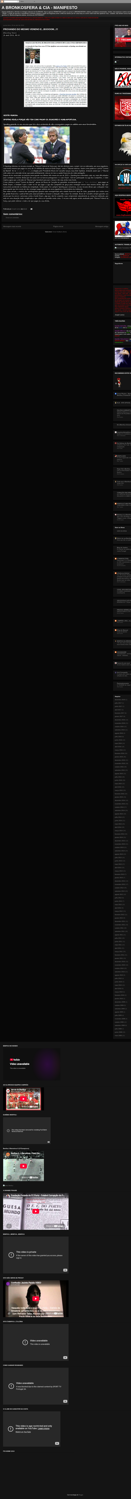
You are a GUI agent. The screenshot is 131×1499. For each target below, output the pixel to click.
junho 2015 (118, 780)
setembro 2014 (120, 810)
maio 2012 (118, 904)
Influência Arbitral (123, 573)
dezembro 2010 (120, 961)
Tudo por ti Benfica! (124, 481)
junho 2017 (118, 706)
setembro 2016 (120, 730)
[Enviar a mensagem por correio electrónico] (31, 209)
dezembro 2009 (120, 1002)
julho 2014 (118, 817)
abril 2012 (118, 908)
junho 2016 (118, 740)
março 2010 (119, 992)
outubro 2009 (119, 1005)
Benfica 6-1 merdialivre (124, 434)
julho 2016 (118, 736)
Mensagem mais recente (12, 226)
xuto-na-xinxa (122, 531)
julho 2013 (118, 857)
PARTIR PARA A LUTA (123, 611)
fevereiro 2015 (119, 794)
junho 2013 (118, 861)
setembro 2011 (120, 931)
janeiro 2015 (119, 797)
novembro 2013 (120, 844)
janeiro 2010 (119, 998)
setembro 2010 (120, 972)
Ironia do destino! (122, 632)
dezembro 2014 (120, 800)
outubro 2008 (119, 1022)
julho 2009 (118, 1015)
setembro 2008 (120, 1025)
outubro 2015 (119, 767)
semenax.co (117, 60)
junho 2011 (118, 941)
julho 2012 (118, 898)
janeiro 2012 (119, 918)
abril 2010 (118, 988)
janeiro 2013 (119, 877)
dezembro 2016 (120, 720)
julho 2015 (118, 777)
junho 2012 (118, 901)
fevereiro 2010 (119, 995)
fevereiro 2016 (119, 753)
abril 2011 (118, 948)
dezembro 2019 (120, 699)
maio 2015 (118, 783)
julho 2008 (118, 1029)
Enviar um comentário (12, 217)
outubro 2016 (119, 726)
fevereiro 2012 (119, 914)
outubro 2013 (119, 847)
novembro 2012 (120, 884)
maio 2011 (118, 945)
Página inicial (58, 226)
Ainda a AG (120, 483)
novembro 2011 (120, 925)
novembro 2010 (120, 965)
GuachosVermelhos (124, 432)
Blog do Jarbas (122, 547)
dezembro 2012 (120, 881)
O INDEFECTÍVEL (123, 558)
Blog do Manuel (122, 630)
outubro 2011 (119, 928)
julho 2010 (118, 978)
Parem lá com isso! (123, 663)
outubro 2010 (119, 968)
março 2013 (119, 871)
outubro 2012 (119, 888)
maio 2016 (118, 743)
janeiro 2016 (119, 757)
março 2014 (119, 830)
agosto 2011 (119, 935)
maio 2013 (118, 864)
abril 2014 (118, 827)
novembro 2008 (120, 1019)
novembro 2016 (120, 723)
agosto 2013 (119, 854)
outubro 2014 (119, 807)
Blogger (81, 1495)
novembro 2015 (120, 763)
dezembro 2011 (120, 921)
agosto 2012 (119, 894)
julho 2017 (118, 703)
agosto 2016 (119, 733)
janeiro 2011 (119, 958)
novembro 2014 (120, 804)
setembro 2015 (120, 770)
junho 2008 (118, 1032)
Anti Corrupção (122, 672)
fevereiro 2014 (119, 834)
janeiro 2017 (119, 716)
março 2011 (119, 951)
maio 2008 (118, 1035)
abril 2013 (118, 867)
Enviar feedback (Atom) (60, 232)
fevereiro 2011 (119, 955)
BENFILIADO (121, 456)
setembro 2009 (120, 1009)
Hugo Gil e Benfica (123, 469)
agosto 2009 (119, 1012)
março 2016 (119, 750)
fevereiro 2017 (119, 713)
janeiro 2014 (119, 837)
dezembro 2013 (120, 841)
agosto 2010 (119, 975)
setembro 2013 (120, 851)
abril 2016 (118, 746)
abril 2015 (118, 787)
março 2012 (119, 911)
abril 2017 (118, 710)
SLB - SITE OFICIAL (124, 403)
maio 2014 (118, 824)
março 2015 (119, 790)
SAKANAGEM (121, 652)
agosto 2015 (119, 773)
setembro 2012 (120, 891)
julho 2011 (118, 938)
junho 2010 (118, 982)
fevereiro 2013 (119, 874)
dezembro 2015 (120, 760)
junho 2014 (118, 820)
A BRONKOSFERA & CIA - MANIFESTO (39, 7)
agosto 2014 (119, 814)
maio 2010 (118, 985)
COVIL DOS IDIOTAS (124, 589)
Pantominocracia (123, 683)
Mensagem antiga (101, 226)
